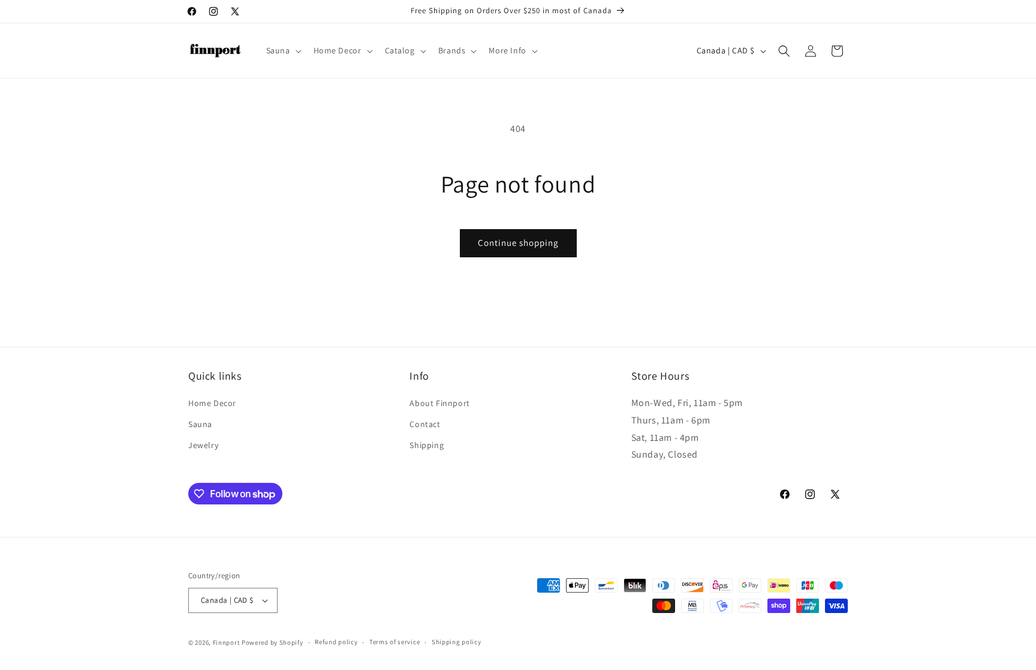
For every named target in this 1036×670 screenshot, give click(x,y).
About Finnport (439, 403)
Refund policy (336, 642)
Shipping (426, 445)
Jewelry (203, 445)
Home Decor (212, 403)
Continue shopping (518, 242)
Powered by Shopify (272, 642)
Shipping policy (456, 642)
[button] (282, 50)
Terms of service (394, 642)
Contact (424, 424)
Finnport (226, 642)
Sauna (200, 424)
